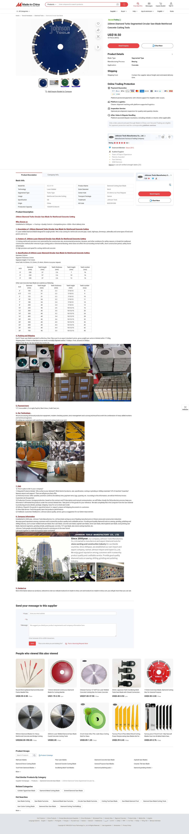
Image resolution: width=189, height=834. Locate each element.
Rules (172, 11)
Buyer (123, 11)
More (18, 810)
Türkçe (137, 821)
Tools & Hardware (27, 15)
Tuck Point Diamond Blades (25, 768)
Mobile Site (142, 818)
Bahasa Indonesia (155, 821)
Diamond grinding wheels (142, 768)
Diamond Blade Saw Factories (63, 801)
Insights (149, 818)
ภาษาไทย (130, 821)
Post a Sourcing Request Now (76, 643)
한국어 (112, 821)
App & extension (146, 11)
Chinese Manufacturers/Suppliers (68, 818)
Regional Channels (120, 818)
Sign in (171, 6)
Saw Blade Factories (41, 801)
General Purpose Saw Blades (104, 764)
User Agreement (106, 825)
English (43, 821)
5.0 (146, 178)
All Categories (23, 11)
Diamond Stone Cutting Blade (26, 764)
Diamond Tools (39, 15)
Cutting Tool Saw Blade (109, 801)
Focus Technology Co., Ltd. (80, 825)
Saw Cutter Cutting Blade (26, 806)
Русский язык (75, 821)
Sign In (111, 165)
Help (134, 11)
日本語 (118, 821)
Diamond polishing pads (102, 768)
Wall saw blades (21, 760)
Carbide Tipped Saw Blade (26, 791)
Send (32, 643)
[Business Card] (170, 184)
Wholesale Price (97, 818)
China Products (51, 818)
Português (58, 821)
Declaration (117, 825)
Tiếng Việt (144, 821)
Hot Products (41, 818)
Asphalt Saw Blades (140, 760)
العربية (106, 821)
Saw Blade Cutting (24, 801)
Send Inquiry (124, 46)
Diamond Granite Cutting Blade (65, 764)
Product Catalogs (46, 755)
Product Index (132, 818)
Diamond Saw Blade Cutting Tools (154, 801)
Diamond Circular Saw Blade (54, 15)
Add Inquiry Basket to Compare (60, 91)
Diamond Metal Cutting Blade (50, 791)
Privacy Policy (127, 825)
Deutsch (90, 821)
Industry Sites (109, 818)
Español (50, 821)
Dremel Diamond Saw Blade (73, 791)
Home (17, 15)
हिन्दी (124, 821)
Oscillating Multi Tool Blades (64, 768)
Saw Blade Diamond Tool (130, 801)
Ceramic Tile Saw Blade (142, 764)
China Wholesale (86, 818)
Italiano (83, 821)
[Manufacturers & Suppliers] (28, 4)
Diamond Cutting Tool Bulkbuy (70, 806)
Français (66, 821)
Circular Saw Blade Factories (87, 801)
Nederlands (98, 821)
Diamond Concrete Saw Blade (104, 760)
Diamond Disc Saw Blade (47, 806)
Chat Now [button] (159, 46)
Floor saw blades (61, 760)
